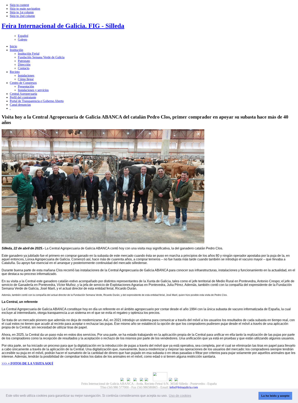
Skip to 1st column (22, 12)
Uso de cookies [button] (180, 395)
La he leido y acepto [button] (275, 395)
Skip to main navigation (25, 8)
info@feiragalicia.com (183, 387)
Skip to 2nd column (22, 16)
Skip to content (19, 5)
